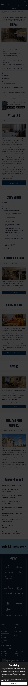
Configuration (4, 674)
